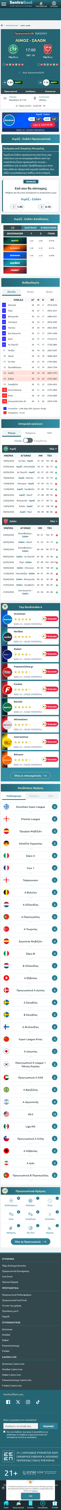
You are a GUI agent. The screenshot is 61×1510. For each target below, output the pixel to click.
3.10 (41, 248)
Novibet (18, 631)
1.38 (31, 248)
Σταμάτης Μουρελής (32, 148)
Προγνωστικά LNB (24, 33)
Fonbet (18, 684)
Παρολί (5, 1316)
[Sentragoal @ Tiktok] (37, 1402)
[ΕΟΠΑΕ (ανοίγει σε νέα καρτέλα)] (39, 1473)
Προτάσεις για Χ (10, 1310)
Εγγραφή (48, 1426)
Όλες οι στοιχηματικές (28, 775)
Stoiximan (19, 613)
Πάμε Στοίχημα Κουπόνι (14, 1265)
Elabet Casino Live (11, 1374)
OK (30, 1495)
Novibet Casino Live (12, 1369)
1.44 (31, 255)
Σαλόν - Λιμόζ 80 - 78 (35, 105)
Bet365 (18, 701)
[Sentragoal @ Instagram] (28, 1402)
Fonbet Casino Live (12, 1385)
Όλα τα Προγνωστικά (28, 1241)
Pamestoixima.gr (23, 666)
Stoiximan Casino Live (13, 1363)
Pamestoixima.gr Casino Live (16, 1380)
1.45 (31, 240)
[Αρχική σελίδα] (2, 25)
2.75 (41, 255)
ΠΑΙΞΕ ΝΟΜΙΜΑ (43, 124)
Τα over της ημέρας (11, 1305)
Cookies (34, 1490)
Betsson (18, 754)
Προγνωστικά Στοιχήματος (15, 1271)
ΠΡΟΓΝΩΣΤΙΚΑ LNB (12, 25)
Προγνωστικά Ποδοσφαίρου (16, 1294)
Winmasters (20, 719)
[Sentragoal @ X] (18, 1402)
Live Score (7, 1276)
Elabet (17, 649)
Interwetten (21, 736)
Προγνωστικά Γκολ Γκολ (14, 1300)
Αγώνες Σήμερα (10, 1281)
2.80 (41, 240)
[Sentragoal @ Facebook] (8, 1402)
